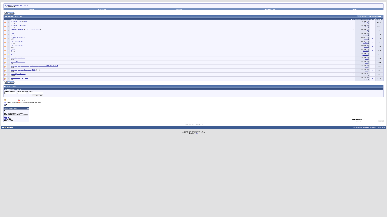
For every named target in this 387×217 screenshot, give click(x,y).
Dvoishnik (13, 75)
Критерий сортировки (9, 91)
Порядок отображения (22, 91)
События (26, 5)
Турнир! (13, 50)
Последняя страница (35, 29)
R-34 (12, 55)
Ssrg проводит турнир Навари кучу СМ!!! (23, 70)
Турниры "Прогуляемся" (18, 62)
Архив (379, 127)
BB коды (6, 117)
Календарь (179, 9)
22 (372, 78)
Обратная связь (357, 127)
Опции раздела (362, 16)
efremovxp (365, 55)
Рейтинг (352, 19)
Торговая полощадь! (17, 78)
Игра (21, 5)
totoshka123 (365, 30)
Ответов (372, 19)
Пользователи (102, 9)
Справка (31, 9)
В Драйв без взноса (17, 46)
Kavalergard (14, 23)
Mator (366, 63)
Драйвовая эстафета (17, 29)
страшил (365, 34)
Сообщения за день (270, 9)
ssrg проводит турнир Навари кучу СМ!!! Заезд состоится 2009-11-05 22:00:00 (34, 66)
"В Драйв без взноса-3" (18, 37)
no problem (365, 26)
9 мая (12, 33)
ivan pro (13, 39)
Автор (15, 19)
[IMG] (5, 119)
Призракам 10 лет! (16, 21)
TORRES (13, 35)
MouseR (366, 22)
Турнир (13, 54)
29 (372, 26)
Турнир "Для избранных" (18, 74)
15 (372, 70)
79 (372, 30)
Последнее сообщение (361, 19)
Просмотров (379, 19)
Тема (11, 19)
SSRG (12, 59)
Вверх (383, 127)
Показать (31, 91)
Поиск (354, 9)
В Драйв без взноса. (17, 41)
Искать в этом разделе (375, 16)
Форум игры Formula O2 (12, 5)
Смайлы (6, 118)
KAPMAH (13, 43)
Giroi (12, 63)
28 (372, 22)
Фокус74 (13, 31)
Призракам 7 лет (16, 25)
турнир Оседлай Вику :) (18, 58)
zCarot (196, 133)
